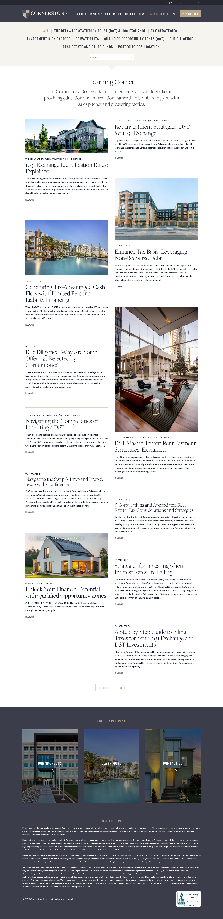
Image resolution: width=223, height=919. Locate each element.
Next (122, 688)
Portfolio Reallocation (139, 46)
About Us (82, 14)
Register (170, 2)
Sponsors (130, 14)
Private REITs (87, 38)
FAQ (174, 14)
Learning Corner (158, 14)
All (46, 30)
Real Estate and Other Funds (88, 46)
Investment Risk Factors (49, 38)
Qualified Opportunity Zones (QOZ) (134, 38)
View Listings (190, 14)
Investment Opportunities (105, 14)
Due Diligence (181, 38)
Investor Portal (194, 2)
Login (180, 2)
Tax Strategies (164, 30)
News (142, 14)
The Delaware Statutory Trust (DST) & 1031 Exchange (100, 30)
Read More (29, 199)
